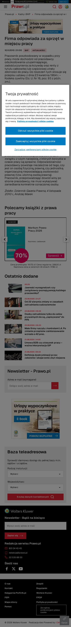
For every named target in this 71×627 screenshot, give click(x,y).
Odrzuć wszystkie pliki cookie (35, 130)
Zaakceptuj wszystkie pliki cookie (35, 141)
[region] (35, 120)
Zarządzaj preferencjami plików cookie (35, 149)
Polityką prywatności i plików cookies (35, 121)
